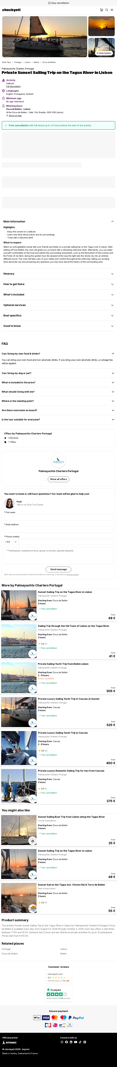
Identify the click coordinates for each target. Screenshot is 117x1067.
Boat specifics (12, 315)
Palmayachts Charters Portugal (18, 68)
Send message (58, 569)
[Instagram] (62, 1042)
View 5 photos (105, 53)
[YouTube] (75, 1042)
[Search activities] (106, 10)
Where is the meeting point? (18, 401)
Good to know (12, 325)
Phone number (12, 536)
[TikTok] (80, 1042)
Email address (11, 524)
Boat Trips (6, 62)
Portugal (17, 62)
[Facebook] (66, 1042)
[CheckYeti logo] (50, 10)
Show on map (15, 115)
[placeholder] (112, 10)
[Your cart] (101, 10)
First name (9, 512)
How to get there (13, 284)
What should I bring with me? (18, 391)
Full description (13, 86)
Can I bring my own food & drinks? (21, 353)
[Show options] (15, 542)
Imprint (25, 1049)
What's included (13, 294)
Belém (36, 62)
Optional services (14, 305)
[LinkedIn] (71, 1042)
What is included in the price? (18, 382)
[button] (44, 36)
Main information (14, 221)
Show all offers (58, 479)
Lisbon (27, 62)
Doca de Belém (49, 62)
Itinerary (8, 273)
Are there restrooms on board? (19, 410)
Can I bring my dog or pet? (16, 373)
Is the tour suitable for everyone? (21, 419)
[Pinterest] (84, 1042)
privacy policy (73, 574)
